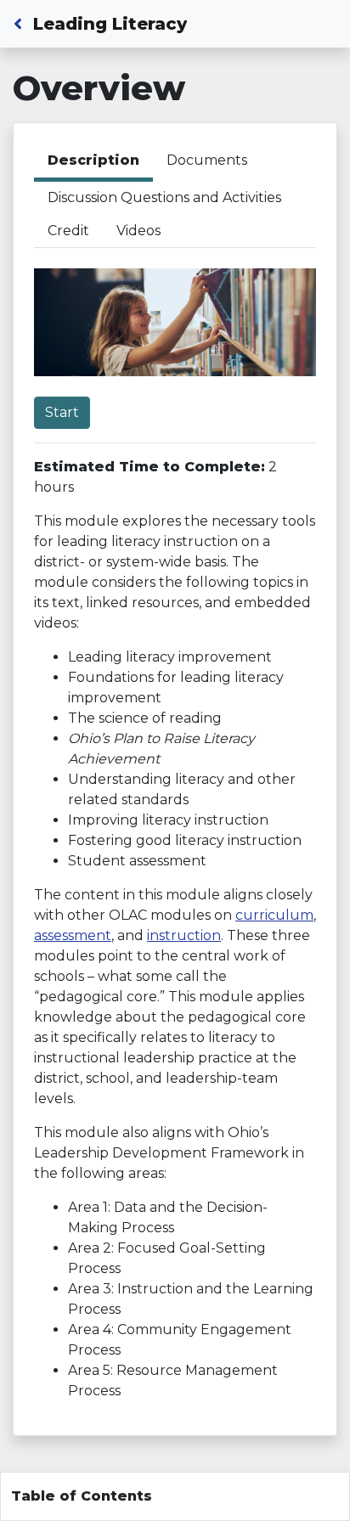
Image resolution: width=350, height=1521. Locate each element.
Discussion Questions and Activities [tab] (164, 197)
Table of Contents (81, 1496)
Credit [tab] (68, 231)
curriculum (274, 915)
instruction (184, 935)
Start (62, 412)
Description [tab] (93, 160)
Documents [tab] (207, 160)
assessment (72, 935)
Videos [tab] (138, 231)
